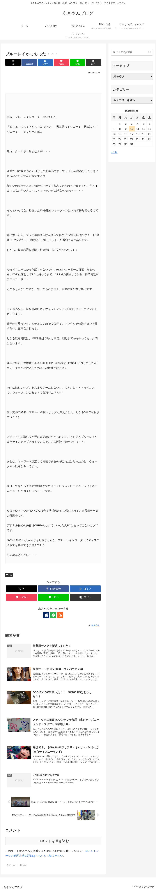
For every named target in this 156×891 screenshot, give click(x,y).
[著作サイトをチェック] (46, 615)
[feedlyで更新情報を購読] (53, 615)
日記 (10, 575)
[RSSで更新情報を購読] (60, 615)
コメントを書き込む (53, 841)
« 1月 (114, 152)
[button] (93, 62)
